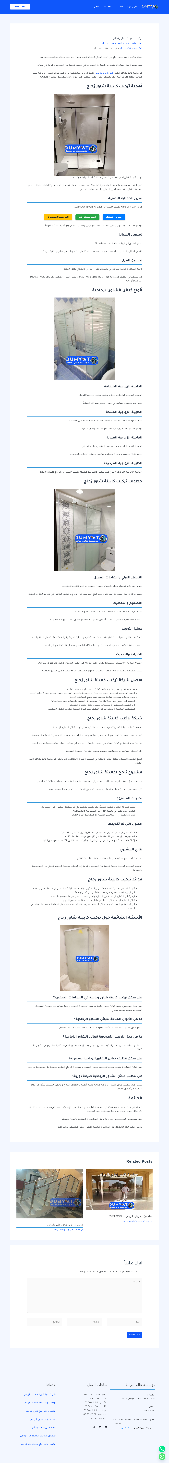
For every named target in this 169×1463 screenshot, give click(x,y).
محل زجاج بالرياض (104, 73)
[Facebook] (106, 1426)
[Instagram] (94, 1426)
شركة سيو (125, 1428)
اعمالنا (119, 7)
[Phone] (162, 1449)
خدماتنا (107, 7)
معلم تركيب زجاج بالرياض (43, 1419)
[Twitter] (100, 1426)
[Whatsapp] (162, 1456)
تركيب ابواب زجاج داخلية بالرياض (39, 1403)
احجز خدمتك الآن (87, 217)
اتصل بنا (95, 7)
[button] (20, 7)
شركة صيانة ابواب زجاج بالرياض (39, 1394)
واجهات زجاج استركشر (44, 1428)
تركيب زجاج (140, 1221)
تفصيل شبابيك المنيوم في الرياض (38, 1436)
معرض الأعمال (114, 217)
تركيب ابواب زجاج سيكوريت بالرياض (38, 1444)
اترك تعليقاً (136, 43)
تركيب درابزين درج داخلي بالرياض (65, 1224)
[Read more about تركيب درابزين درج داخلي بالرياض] (49, 1194)
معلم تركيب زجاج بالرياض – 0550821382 (131, 1216)
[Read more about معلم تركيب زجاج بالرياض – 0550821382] (119, 1189)
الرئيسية (132, 7)
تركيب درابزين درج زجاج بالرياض (40, 1411)
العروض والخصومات (58, 217)
